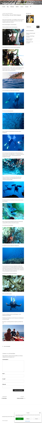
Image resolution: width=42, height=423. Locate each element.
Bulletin (17, 6)
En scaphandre (7, 346)
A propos (26, 6)
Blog (8, 6)
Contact (21, 6)
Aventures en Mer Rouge (30, 36)
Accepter (19, 418)
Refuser (28, 418)
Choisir (36, 418)
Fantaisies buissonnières (17, 3)
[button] (39, 412)
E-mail (4, 378)
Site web (4, 384)
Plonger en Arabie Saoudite (30, 33)
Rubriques (12, 6)
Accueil (3, 6)
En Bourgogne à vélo (29, 41)
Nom (3, 373)
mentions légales (27, 421)
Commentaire (5, 359)
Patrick (11, 13)
